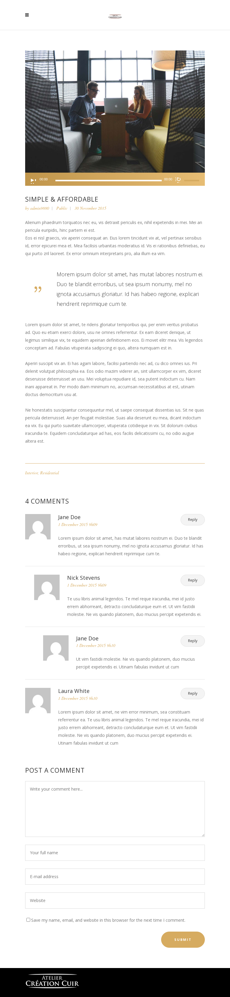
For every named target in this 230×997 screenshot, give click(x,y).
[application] (115, 179)
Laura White (74, 690)
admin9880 (39, 208)
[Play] (33, 181)
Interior (31, 473)
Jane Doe (69, 517)
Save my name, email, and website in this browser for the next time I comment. (108, 920)
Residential (49, 473)
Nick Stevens (83, 577)
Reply (192, 519)
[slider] (192, 180)
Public (61, 208)
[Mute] (178, 180)
